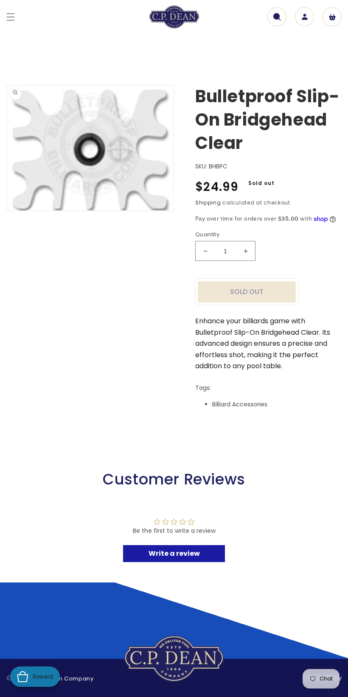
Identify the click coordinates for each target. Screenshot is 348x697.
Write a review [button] (174, 553)
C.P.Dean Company (64, 679)
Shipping (208, 202)
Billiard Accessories (239, 404)
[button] (10, 17)
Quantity (207, 234)
